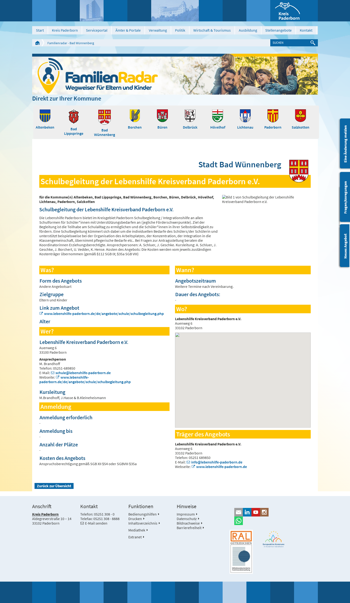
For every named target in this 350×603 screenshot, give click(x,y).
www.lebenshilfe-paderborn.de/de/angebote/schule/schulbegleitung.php (104, 313)
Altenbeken (45, 127)
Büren (162, 127)
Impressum (186, 514)
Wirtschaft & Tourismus (212, 30)
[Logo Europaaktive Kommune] (273, 539)
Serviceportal (96, 30)
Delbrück (190, 127)
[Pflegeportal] (175, 74)
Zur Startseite (37, 42)
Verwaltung (158, 30)
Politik (180, 30)
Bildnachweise (188, 523)
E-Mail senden (96, 523)
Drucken (135, 518)
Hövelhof (217, 127)
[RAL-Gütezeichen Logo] (241, 552)
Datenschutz (187, 518)
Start (40, 30)
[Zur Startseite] (294, 10)
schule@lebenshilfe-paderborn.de (83, 372)
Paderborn (272, 127)
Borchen (135, 127)
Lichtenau (245, 127)
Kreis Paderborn (65, 30)
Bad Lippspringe (73, 131)
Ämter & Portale (128, 30)
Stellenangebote (278, 30)
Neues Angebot (345, 246)
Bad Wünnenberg (104, 132)
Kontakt (306, 30)
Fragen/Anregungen (345, 197)
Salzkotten (300, 127)
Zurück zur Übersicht (54, 485)
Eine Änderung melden (345, 144)
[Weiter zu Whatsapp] (273, 520)
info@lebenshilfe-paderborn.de (216, 462)
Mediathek (136, 530)
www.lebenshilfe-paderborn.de (221, 466)
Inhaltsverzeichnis (142, 523)
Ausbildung (248, 30)
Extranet (135, 537)
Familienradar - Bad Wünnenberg (70, 43)
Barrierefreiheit (189, 527)
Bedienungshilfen (142, 514)
